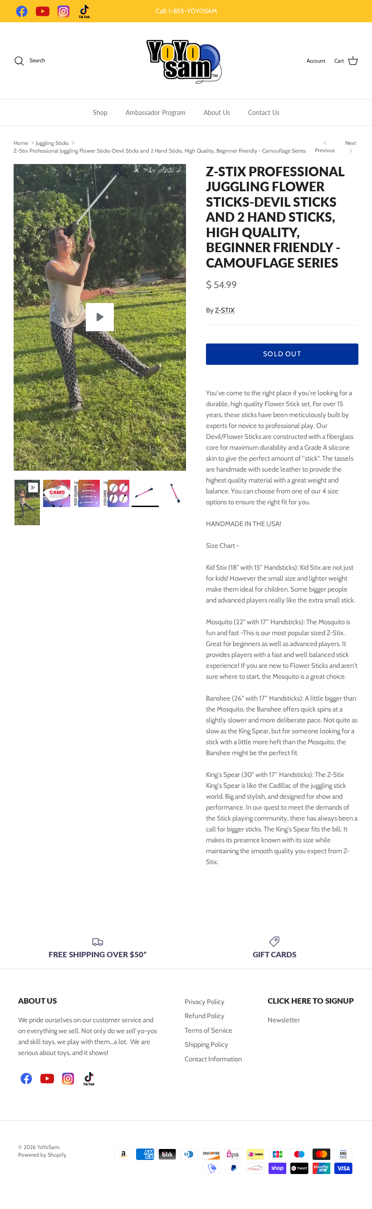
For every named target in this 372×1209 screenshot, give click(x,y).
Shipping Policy (206, 1044)
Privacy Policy (205, 1002)
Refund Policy (205, 1016)
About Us (217, 112)
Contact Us (263, 112)
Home (21, 142)
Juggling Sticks (52, 142)
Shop (100, 112)
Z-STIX (225, 310)
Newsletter (284, 1020)
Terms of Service (208, 1030)
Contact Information (213, 1059)
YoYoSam (48, 1147)
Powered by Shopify (42, 1154)
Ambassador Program (156, 112)
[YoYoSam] (186, 60)
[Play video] (100, 317)
